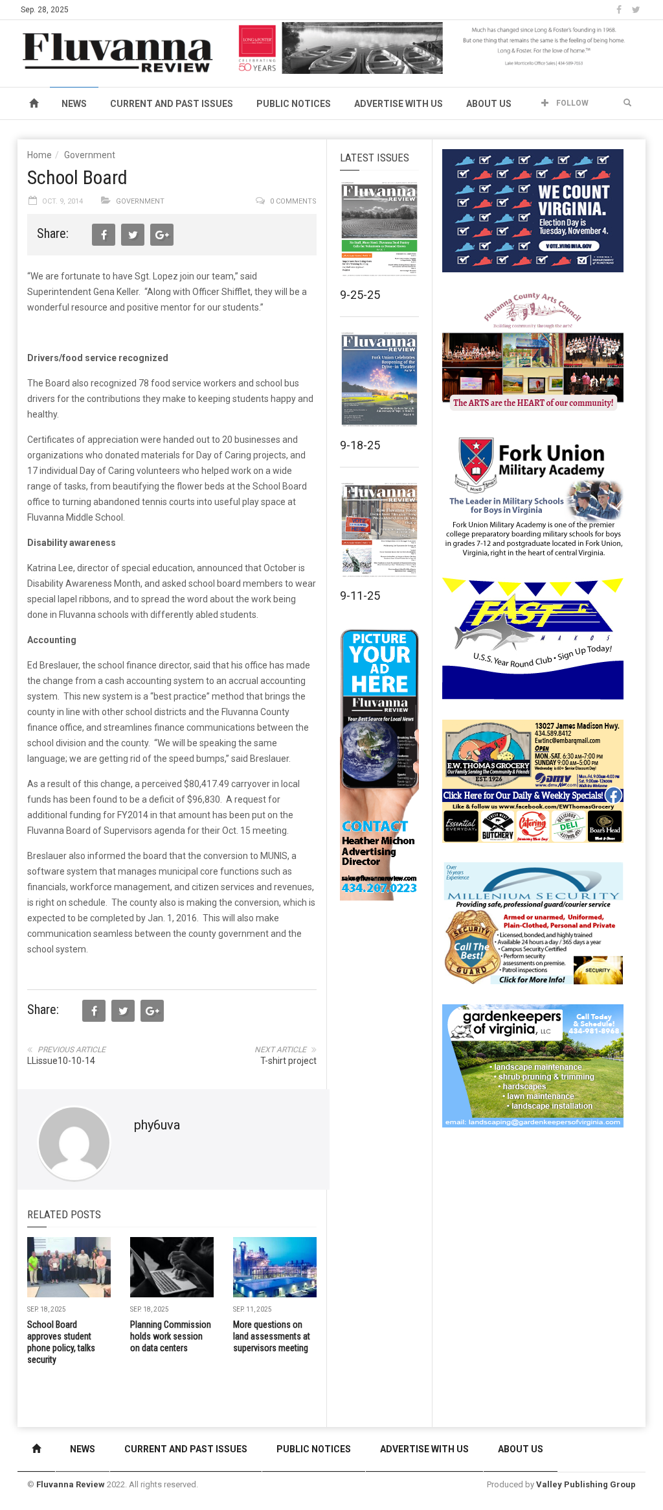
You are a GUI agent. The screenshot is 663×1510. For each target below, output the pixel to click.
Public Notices (293, 104)
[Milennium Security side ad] (533, 922)
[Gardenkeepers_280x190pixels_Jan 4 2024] (533, 1065)
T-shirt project (288, 1061)
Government (89, 155)
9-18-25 (360, 445)
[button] (627, 103)
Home (39, 155)
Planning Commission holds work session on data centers (170, 1336)
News (74, 104)
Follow (571, 103)
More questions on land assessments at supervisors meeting (271, 1336)
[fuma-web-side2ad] (533, 495)
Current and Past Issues (171, 104)
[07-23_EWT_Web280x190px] (533, 780)
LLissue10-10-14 (61, 1061)
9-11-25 (360, 595)
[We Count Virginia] (533, 210)
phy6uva (157, 1124)
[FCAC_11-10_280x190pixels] (533, 353)
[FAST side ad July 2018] (533, 638)
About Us (488, 104)
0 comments (293, 201)
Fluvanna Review (70, 1484)
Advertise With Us (398, 104)
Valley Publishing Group (586, 1484)
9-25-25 (360, 294)
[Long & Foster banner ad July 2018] (439, 47)
